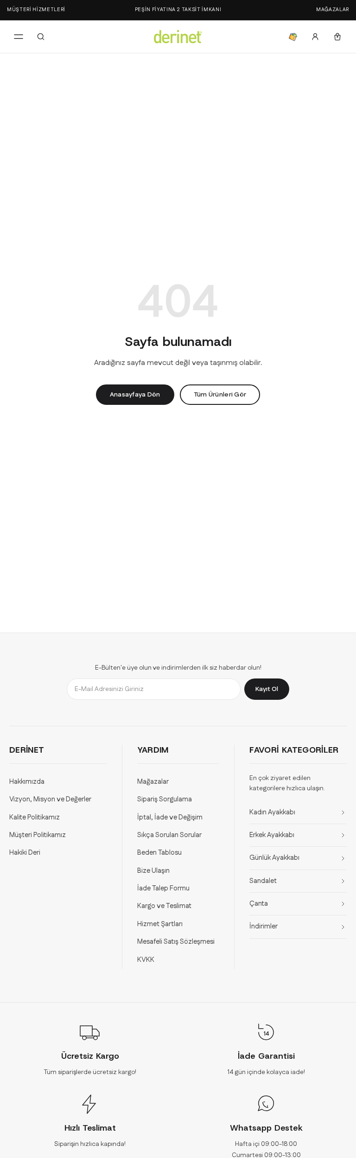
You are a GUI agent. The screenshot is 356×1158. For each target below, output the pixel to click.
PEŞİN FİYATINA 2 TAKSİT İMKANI (178, 10)
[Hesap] (315, 36)
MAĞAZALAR (332, 10)
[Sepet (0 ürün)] (337, 36)
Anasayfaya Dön (135, 394)
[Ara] (41, 36)
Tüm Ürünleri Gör (220, 394)
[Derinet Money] (293, 36)
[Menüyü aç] (18, 36)
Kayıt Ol (266, 689)
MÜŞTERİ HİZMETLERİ (36, 10)
